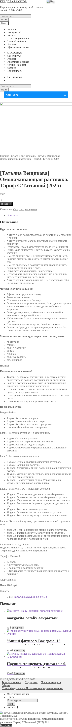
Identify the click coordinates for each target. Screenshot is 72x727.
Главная (11, 29)
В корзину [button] (18, 627)
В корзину (6, 204)
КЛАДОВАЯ (14, 52)
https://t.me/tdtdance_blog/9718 (30, 596)
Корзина (11, 35)
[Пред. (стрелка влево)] (6, 363)
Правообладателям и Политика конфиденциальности (32, 688)
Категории (12, 94)
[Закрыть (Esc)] (61, 3)
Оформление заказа (18, 47)
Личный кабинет (16, 41)
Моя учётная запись (18, 694)
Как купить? (14, 32)
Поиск (4, 19)
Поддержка (31, 682)
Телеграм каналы (11, 682)
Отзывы (11, 44)
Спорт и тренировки (23, 155)
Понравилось (21, 38)
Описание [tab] (12, 215)
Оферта (6, 685)
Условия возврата (51, 682)
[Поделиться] (53, 3)
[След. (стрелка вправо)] (66, 363)
